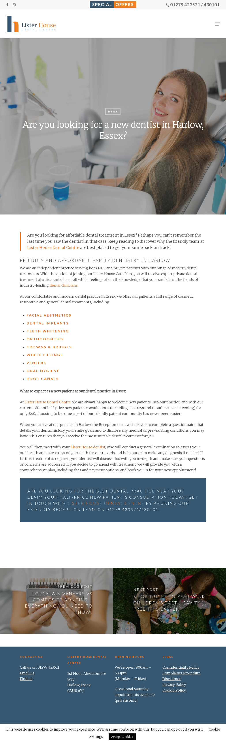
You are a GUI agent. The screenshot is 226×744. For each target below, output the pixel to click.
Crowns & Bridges (49, 347)
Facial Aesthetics (49, 315)
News (113, 111)
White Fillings (44, 355)
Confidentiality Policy (181, 667)
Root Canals (42, 379)
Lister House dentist (88, 447)
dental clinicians (64, 285)
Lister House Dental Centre (53, 247)
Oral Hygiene (43, 371)
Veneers (36, 363)
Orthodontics (45, 339)
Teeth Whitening (47, 331)
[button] (217, 24)
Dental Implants (47, 323)
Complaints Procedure (181, 673)
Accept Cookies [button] (122, 737)
